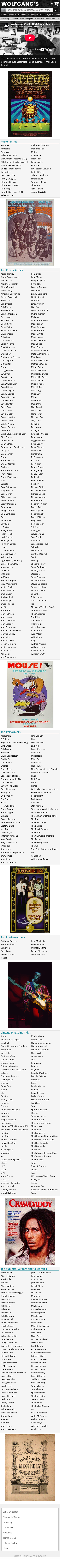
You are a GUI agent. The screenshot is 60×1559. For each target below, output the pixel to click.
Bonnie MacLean (9, 313)
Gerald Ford (6, 1386)
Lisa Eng (35, 307)
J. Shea (4, 547)
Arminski (5, 152)
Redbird (35, 477)
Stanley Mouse (38, 570)
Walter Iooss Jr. (38, 1419)
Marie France (7, 1176)
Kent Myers (36, 277)
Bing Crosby (6, 745)
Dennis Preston (8, 427)
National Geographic (41, 1042)
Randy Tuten (37, 473)
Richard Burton (38, 1366)
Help (5, 1548)
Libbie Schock (37, 297)
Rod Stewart (37, 799)
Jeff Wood (5, 577)
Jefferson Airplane (9, 835)
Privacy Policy (10, 1543)
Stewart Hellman (39, 587)
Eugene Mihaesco (9, 1362)
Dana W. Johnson (9, 383)
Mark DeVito (37, 333)
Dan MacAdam (8, 380)
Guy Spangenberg (9, 1389)
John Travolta (37, 1282)
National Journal (39, 1046)
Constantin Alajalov (10, 1329)
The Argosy (36, 1126)
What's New (50, 19)
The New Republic (39, 1142)
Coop (3, 367)
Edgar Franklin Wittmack (12, 1349)
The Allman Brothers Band (44, 815)
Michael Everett (38, 370)
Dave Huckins (7, 400)
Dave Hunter (7, 403)
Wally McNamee (39, 1416)
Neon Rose (36, 158)
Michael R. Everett (39, 377)
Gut (2, 517)
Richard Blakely (38, 490)
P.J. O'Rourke (37, 1346)
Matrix (34, 152)
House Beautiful (8, 1142)
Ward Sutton (37, 630)
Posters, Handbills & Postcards (14, 15)
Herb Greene (7, 537)
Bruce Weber (7, 333)
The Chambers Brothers (42, 835)
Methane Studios (39, 363)
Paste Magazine (38, 1349)
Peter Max (36, 450)
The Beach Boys (38, 822)
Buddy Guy (6, 759)
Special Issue (37, 1389)
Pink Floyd (36, 779)
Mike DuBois (37, 387)
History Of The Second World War (17, 1129)
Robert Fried (37, 507)
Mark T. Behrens (39, 340)
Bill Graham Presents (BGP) (14, 158)
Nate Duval (36, 407)
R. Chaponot (37, 457)
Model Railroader (9, 1192)
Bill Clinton (6, 1306)
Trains (34, 1169)
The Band (35, 819)
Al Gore (4, 1282)
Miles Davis (36, 759)
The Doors (36, 839)
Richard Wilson (38, 497)
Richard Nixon (38, 1369)
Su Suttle (35, 593)
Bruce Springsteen (9, 755)
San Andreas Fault (39, 543)
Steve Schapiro (38, 1399)
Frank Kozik (6, 473)
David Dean (6, 410)
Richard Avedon (38, 1362)
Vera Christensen (39, 1412)
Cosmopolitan (7, 1079)
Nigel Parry (36, 1336)
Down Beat (6, 1086)
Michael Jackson (38, 1309)
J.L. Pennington (8, 550)
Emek (3, 457)
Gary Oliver (6, 493)
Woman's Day (37, 1186)
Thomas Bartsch (39, 610)
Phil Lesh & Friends (40, 772)
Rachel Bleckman (39, 951)
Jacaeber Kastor (17, 19)
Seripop (35, 560)
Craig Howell (7, 370)
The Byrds (36, 832)
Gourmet (5, 1112)
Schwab (35, 547)
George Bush (7, 1376)
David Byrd (6, 407)
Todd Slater (36, 617)
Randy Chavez (38, 467)
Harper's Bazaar (8, 1119)
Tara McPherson (38, 600)
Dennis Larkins (8, 417)
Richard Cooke (38, 493)
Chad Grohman (8, 347)
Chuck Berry (6, 769)
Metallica (35, 752)
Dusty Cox (5, 450)
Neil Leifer (36, 1332)
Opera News (37, 1056)
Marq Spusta (37, 347)
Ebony (4, 1089)
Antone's (5, 145)
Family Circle (7, 1099)
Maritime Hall (37, 148)
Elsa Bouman (7, 453)
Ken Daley (5, 653)
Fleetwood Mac (8, 805)
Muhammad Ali (38, 1329)
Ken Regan (36, 1289)
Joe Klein (5, 1419)
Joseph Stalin (37, 1286)
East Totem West (8, 175)
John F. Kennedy (8, 1429)
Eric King (5, 19)
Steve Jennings (38, 954)
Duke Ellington (8, 789)
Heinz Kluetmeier (9, 1392)
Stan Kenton (37, 805)
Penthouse (36, 1062)
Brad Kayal (6, 317)
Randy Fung (36, 470)
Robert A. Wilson (39, 503)
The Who (35, 845)
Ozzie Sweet (37, 1342)
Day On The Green (9, 785)
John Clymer (6, 1426)
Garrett (4, 483)
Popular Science (38, 1076)
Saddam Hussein (39, 1379)
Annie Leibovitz (8, 1289)
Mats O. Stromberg (40, 353)
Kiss (33, 739)
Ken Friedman (38, 944)
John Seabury (7, 623)
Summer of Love (39, 182)
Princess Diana (38, 1356)
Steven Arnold (38, 580)
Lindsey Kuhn (37, 303)
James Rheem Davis (10, 563)
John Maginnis (38, 941)
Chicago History (8, 1062)
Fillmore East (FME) (10, 185)
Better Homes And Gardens (14, 1046)
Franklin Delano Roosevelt (13, 1372)
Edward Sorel (7, 1352)
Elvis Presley (7, 795)
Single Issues (37, 178)
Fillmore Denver (8, 182)
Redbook (35, 1089)
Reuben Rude (37, 480)
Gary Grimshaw (8, 487)
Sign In (50, 4)
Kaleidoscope (7, 195)
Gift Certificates (10, 1511)
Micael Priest (37, 367)
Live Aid (35, 745)
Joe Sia (4, 607)
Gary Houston (7, 490)
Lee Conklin (36, 290)
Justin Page (6, 650)
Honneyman (7, 540)
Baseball (5, 1042)
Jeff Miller (5, 573)
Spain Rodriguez (39, 567)
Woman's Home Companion (44, 1189)
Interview (5, 1152)
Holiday (4, 1132)
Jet (2, 1156)
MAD (3, 1172)
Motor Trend (37, 1039)
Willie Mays (36, 1422)
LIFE (3, 1166)
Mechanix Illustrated (10, 1182)
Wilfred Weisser (38, 643)
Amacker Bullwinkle (10, 293)
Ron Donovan (37, 523)
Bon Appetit (6, 1049)
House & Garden (9, 1139)
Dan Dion (5, 947)
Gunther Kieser (8, 513)
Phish (33, 775)
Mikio (34, 397)
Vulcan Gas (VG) (38, 192)
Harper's (5, 1116)
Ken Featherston (8, 657)
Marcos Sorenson (39, 320)
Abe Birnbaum (8, 1276)
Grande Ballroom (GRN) (12, 192)
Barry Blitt (5, 1299)
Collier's (4, 1072)
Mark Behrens (38, 330)
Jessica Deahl (7, 587)
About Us (7, 1532)
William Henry (38, 647)
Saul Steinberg (38, 1382)
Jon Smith (5, 637)
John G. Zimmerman (41, 1272)
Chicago (4, 765)
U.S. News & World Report (43, 1176)
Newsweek (36, 1052)
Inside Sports (7, 1149)
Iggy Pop (5, 829)
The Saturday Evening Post (44, 1152)
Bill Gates (5, 1309)
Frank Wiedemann (9, 477)
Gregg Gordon (7, 510)
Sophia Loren (37, 1386)
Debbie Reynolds (9, 1336)
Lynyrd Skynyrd (38, 749)
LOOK (3, 1169)
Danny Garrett (7, 393)
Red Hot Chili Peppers (41, 792)
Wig (33, 640)
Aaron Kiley (6, 1272)
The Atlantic (36, 1129)
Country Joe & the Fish (11, 779)
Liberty (4, 1162)
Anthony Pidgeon (9, 941)
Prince (34, 785)
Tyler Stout (36, 623)
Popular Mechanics (40, 1072)
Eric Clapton (6, 799)
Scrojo (34, 557)
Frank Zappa (7, 812)
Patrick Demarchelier (41, 1352)
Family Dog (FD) (8, 178)
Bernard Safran (8, 1302)
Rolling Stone (37, 1096)
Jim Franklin (6, 593)
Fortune (4, 1106)
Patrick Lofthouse (39, 433)
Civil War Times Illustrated (13, 1069)
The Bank (35, 185)
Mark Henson (37, 337)
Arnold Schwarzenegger (12, 1292)
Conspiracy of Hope (10, 775)
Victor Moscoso (38, 627)
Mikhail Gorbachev (40, 1326)
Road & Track (37, 1092)
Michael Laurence (39, 373)
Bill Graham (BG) (9, 155)
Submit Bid (39, 19)
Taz (32, 603)
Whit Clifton (36, 637)
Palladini (35, 423)
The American (37, 1119)
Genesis (4, 815)
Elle (2, 1092)
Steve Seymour (38, 577)
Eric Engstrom (7, 460)
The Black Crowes (39, 829)
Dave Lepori (6, 951)
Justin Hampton (8, 647)
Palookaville (37, 162)
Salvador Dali (37, 533)
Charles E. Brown (9, 350)
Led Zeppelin (37, 742)
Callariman (6, 337)
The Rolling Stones (40, 842)
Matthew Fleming (39, 360)
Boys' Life (5, 1052)
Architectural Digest (10, 1039)
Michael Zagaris (38, 947)
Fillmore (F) (6, 188)
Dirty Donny (6, 437)
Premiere (35, 1079)
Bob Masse (6, 307)
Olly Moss (36, 420)
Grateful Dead (7, 825)
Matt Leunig (37, 357)
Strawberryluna (38, 590)
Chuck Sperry (7, 360)
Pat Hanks (36, 427)
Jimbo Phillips (7, 603)
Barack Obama (8, 1296)
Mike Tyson (36, 1322)
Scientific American (40, 1099)
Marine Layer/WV (47, 15)
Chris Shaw (6, 353)
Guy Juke (5, 523)
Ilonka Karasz (7, 1406)
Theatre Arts (37, 1159)
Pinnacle (35, 165)
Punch (34, 1082)
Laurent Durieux (39, 287)
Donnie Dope (7, 443)
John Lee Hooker (9, 862)
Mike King (36, 390)
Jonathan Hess (7, 640)
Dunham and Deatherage (13, 447)
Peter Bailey (37, 443)
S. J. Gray (35, 527)
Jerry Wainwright (9, 583)
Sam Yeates (36, 540)
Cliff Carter (6, 363)
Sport (33, 1106)
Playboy (35, 1069)
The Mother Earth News (42, 1139)
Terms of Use (9, 1537)
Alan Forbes (6, 280)
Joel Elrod (5, 610)
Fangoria (5, 1102)
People (34, 1066)
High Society (7, 1122)
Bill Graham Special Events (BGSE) (17, 162)
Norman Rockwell (39, 1339)
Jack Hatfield (7, 557)
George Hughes (8, 1379)
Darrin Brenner (8, 397)
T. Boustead (36, 597)
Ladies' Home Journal (11, 1159)
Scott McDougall (39, 553)
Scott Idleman (37, 550)
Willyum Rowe (38, 650)
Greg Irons (6, 507)
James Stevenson (9, 1412)
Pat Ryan (35, 430)
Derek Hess (6, 430)
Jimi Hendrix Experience (12, 852)
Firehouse (5, 467)
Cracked (4, 1082)
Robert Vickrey (38, 1372)
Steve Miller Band (39, 812)
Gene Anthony (8, 954)
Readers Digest (38, 1086)
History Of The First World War (15, 1126)
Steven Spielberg (39, 583)
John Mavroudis (8, 620)
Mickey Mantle (38, 1319)
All (4, 10)
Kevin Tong (36, 283)
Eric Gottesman (8, 463)
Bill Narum (6, 300)
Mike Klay (35, 393)
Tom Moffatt (37, 188)
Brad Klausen (7, 320)
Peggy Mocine (38, 440)
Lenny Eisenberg (39, 293)
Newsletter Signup (12, 1517)
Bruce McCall (7, 1319)
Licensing (8, 1522)
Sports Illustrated (39, 1109)
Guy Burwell (7, 520)
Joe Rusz (5, 1422)
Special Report (38, 1392)
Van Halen (36, 855)
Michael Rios (37, 380)
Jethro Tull (5, 845)
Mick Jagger (36, 755)
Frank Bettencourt (9, 470)
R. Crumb (35, 460)
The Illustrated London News (45, 1136)
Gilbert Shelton (8, 500)
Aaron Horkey (7, 273)
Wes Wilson (36, 633)
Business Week (8, 1056)
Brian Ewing (6, 327)
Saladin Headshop (39, 175)
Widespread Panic (39, 859)
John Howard (7, 617)
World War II (37, 1429)
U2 (32, 852)
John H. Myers (7, 613)
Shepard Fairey (38, 563)
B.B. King (5, 739)
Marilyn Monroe (39, 1299)
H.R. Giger (5, 527)
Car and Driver (8, 1059)
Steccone (35, 573)
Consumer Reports (10, 1076)
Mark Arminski (38, 327)
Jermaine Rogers (8, 580)
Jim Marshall (7, 597)
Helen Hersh (7, 533)
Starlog (34, 1112)
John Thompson (8, 627)
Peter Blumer (37, 447)
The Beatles (36, 825)
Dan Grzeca (6, 377)
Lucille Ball (36, 1292)
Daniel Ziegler (7, 390)
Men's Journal (7, 1186)
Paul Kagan (36, 437)
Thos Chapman (38, 613)
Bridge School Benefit (11, 168)
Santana (35, 802)
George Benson (8, 819)
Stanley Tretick (38, 1396)
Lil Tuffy (35, 300)
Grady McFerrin (8, 503)
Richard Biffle (37, 487)
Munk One (36, 403)
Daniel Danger (7, 387)
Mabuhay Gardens (40, 145)
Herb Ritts (5, 1399)
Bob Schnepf (7, 310)
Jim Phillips (6, 600)
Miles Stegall (37, 400)
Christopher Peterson (11, 357)
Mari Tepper (37, 323)
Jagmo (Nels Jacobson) (11, 560)
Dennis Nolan (7, 423)
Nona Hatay (36, 413)
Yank (33, 1192)
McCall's (5, 1179)
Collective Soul (8, 772)
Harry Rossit (6, 530)
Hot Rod (5, 1136)
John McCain (37, 1279)
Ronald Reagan (38, 1376)
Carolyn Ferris (7, 343)
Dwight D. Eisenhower (11, 1346)
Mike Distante (37, 383)
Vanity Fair (36, 1179)
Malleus (35, 317)
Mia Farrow (36, 1306)
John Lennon (37, 735)
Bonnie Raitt (6, 752)
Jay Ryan (5, 570)
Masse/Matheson (39, 350)
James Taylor (7, 832)
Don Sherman (7, 1339)
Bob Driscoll (6, 303)
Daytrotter (6, 172)
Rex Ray (35, 483)
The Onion (36, 1149)
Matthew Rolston (39, 1302)
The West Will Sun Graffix (43, 607)
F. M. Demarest (8, 1366)
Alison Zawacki (8, 287)
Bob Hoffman (7, 1316)
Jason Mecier (7, 567)
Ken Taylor (36, 273)
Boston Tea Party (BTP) (11, 165)
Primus (34, 782)
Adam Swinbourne (10, 277)
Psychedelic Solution (41, 168)
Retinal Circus (37, 172)
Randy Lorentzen (39, 1359)
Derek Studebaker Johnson (13, 433)
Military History (8, 1189)
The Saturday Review (41, 1156)
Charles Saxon (7, 1326)
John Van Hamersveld (11, 630)
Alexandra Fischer (9, 283)
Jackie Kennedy (8, 1409)
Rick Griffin (36, 500)
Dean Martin (7, 1332)
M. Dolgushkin (38, 313)
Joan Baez (5, 859)
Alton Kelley (6, 290)
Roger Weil (36, 520)
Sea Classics (36, 1102)
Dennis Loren (7, 420)
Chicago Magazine (9, 1066)
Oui (33, 1059)
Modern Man (37, 1036)
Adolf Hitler (6, 1279)
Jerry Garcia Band (9, 842)
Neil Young (36, 765)
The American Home (41, 1122)
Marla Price (36, 343)
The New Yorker (38, 1146)
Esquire (4, 1096)
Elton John (5, 792)
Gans (3, 480)
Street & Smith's (38, 1116)
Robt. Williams (38, 517)
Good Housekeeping (10, 1109)
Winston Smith (38, 653)
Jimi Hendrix (7, 849)
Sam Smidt (36, 537)
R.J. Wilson (36, 463)
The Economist (38, 1132)
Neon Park (36, 410)
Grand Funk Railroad (11, 822)
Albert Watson (7, 1286)
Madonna (35, 1296)
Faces (3, 802)
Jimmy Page (6, 855)
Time (33, 1162)
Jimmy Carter (7, 1416)
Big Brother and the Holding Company (19, 742)
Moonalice (36, 155)
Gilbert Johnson (8, 497)
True (33, 1172)
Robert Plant (37, 795)
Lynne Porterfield (39, 310)
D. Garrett (5, 373)
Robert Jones (37, 510)
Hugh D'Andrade (8, 543)
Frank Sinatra (7, 809)
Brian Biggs (6, 323)
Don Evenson (7, 440)
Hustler (4, 1146)
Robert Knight (37, 513)
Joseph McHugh (8, 643)
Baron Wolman (8, 944)
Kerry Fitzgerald (38, 280)
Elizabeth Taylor (8, 1356)
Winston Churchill (39, 1426)
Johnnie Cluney (8, 633)
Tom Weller (36, 620)
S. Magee (35, 530)
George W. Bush (8, 1382)
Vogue (34, 1182)
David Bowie (7, 782)
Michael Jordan (38, 1312)
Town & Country (38, 1166)
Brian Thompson (9, 330)
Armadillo (5, 148)
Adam (3, 1036)
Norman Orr (37, 417)
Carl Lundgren (7, 340)
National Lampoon (40, 1049)
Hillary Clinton (7, 1402)
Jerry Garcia (6, 839)
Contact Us (8, 1527)
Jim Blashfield (7, 590)
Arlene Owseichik (9, 297)
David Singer (7, 413)
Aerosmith (6, 735)
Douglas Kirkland (9, 1342)
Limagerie (29, 19)
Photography (33, 15)
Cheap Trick (6, 762)
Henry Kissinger (8, 1396)
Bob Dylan (6, 749)
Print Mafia (36, 453)
